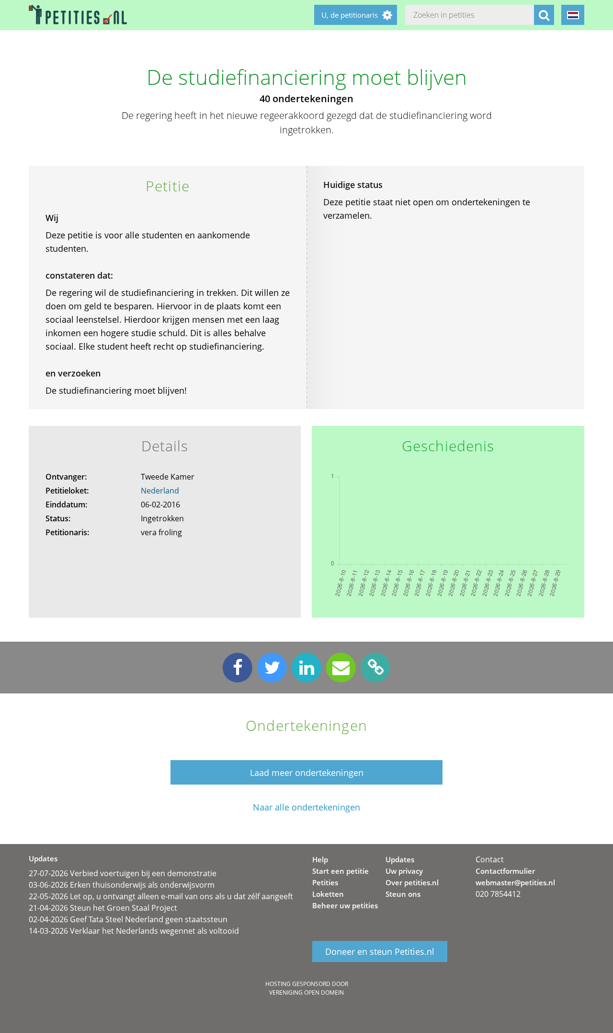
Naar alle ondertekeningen (306, 807)
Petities (325, 882)
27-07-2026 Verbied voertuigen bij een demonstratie (122, 873)
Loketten (328, 894)
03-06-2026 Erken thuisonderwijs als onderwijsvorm (122, 885)
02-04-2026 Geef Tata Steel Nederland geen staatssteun (128, 919)
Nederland (160, 490)
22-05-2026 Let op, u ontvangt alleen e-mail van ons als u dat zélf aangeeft (161, 896)
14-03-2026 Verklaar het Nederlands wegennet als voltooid (134, 931)
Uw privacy (404, 871)
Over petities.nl (412, 882)
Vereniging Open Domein (306, 992)
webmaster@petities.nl (515, 882)
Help (320, 859)
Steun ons (403, 894)
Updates (400, 859)
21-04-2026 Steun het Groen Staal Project (103, 908)
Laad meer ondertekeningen (306, 772)
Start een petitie (340, 871)
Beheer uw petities (345, 905)
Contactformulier (505, 871)
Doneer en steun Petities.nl (379, 951)
